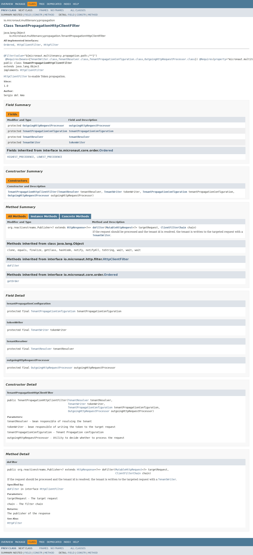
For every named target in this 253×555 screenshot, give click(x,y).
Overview (7, 4)
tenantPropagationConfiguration (91, 131)
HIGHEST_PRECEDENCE (20, 156)
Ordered (9, 44)
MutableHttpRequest (119, 227)
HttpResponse (76, 227)
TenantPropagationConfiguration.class (116, 59)
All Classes (78, 10)
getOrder (13, 281)
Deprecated (54, 4)
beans (23, 59)
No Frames (57, 10)
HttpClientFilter (29, 44)
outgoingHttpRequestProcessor (89, 125)
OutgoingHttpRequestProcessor (43, 125)
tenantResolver (79, 136)
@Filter (9, 55)
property (220, 59)
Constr (37, 15)
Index (67, 4)
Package (20, 4)
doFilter (98, 227)
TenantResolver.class (73, 59)
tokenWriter (77, 142)
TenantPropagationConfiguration (45, 131)
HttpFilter (51, 44)
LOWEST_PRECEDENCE (49, 156)
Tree (42, 4)
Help (76, 4)
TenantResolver (33, 136)
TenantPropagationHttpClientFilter (32, 191)
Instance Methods (44, 216)
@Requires (12, 59)
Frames (43, 10)
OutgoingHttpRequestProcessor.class (169, 59)
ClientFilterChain (173, 227)
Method (49, 15)
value (19, 55)
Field (27, 15)
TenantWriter (31, 142)
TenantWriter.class (43, 59)
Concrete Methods (75, 216)
